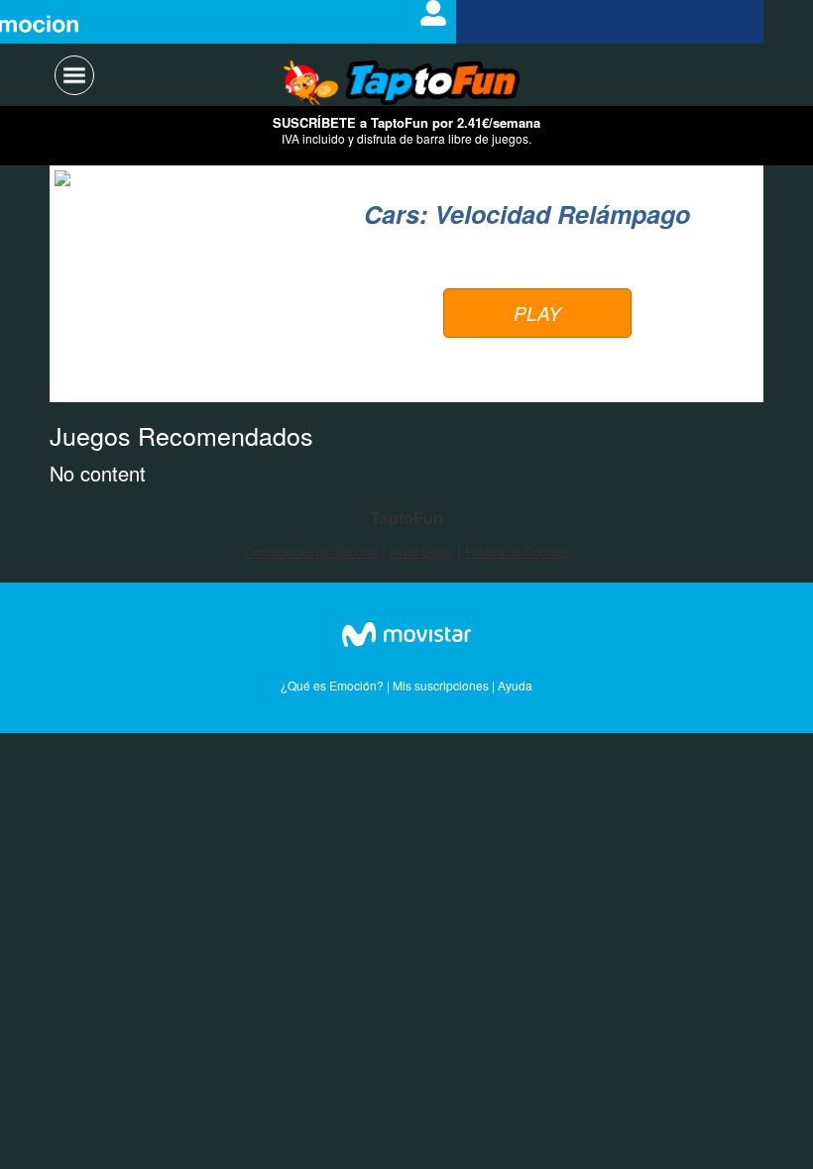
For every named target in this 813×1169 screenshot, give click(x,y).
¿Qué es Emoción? (332, 685)
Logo (402, 84)
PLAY (537, 313)
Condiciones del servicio (311, 551)
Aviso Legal (421, 551)
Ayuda (515, 685)
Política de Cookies (517, 551)
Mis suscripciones (441, 685)
